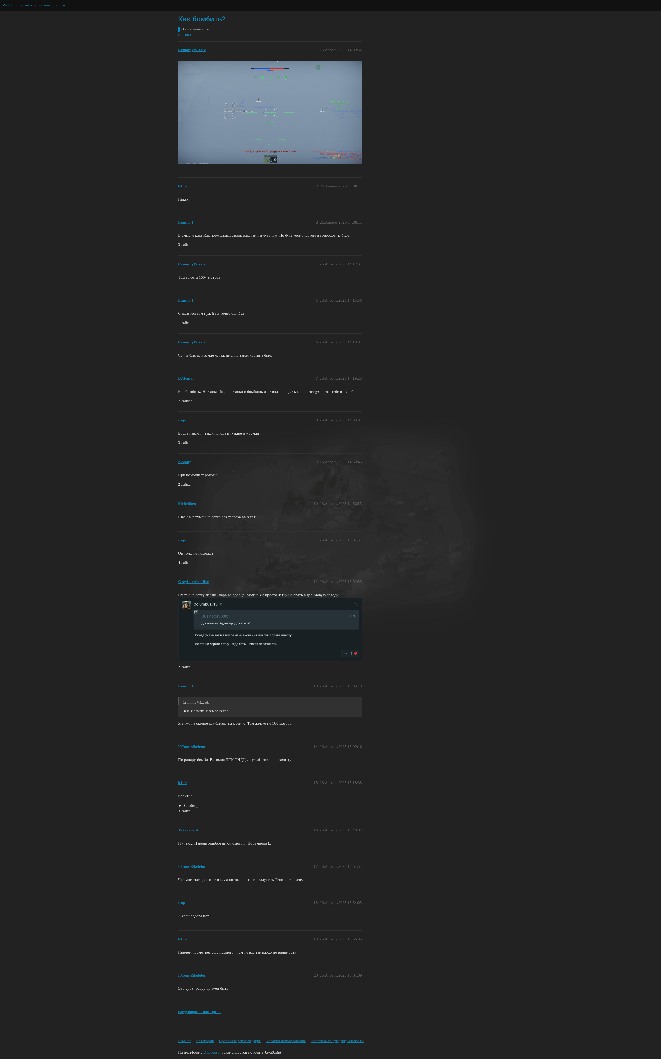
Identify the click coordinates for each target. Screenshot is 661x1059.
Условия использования (286, 1041)
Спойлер (191, 805)
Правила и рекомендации (240, 1041)
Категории (205, 1041)
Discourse (211, 1052)
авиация (184, 35)
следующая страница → (199, 1012)
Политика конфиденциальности (337, 1041)
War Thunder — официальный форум (34, 5)
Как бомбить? (201, 19)
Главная (184, 1041)
